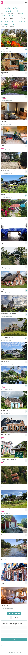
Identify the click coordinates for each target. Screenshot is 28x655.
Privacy (5, 650)
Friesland (3, 15)
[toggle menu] (26, 2)
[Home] (1, 645)
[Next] (25, 38)
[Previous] (2, 38)
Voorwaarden (11, 650)
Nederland (10, 15)
